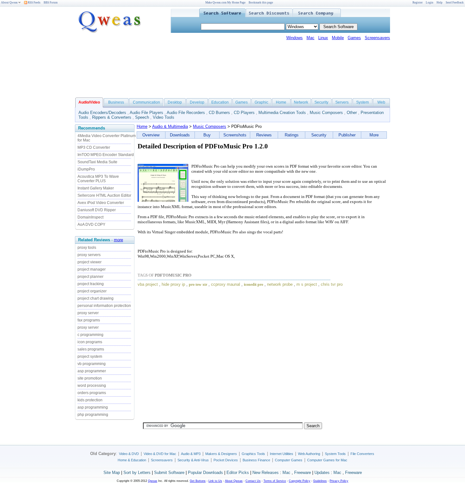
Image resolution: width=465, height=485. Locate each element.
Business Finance (256, 460)
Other (352, 112)
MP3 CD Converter (94, 147)
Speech (142, 117)
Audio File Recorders (186, 112)
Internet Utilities (281, 454)
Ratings (292, 135)
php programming (93, 414)
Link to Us (215, 480)
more (118, 239)
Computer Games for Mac (327, 460)
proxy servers (89, 255)
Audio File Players (146, 112)
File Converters (362, 454)
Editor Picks (237, 472)
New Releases (265, 472)
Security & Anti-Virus (193, 460)
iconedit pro (253, 284)
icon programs (90, 342)
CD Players (244, 112)
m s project (306, 284)
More (374, 135)
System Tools (335, 454)
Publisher (347, 135)
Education (220, 102)
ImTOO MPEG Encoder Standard (106, 155)
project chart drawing (96, 298)
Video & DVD (129, 454)
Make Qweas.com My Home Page (225, 2)
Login (429, 2)
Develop (197, 102)
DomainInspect (90, 217)
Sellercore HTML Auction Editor (104, 195)
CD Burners (219, 112)
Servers (342, 102)
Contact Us (253, 480)
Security (321, 102)
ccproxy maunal (225, 284)
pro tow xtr (198, 284)
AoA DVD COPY (91, 224)
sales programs (91, 349)
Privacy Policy (339, 480)
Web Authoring (309, 454)
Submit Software (169, 472)
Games (354, 37)
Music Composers (326, 112)
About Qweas (9, 2)
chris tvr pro (332, 284)
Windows (294, 37)
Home (281, 102)
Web (381, 102)
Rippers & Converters (111, 117)
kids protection (90, 400)
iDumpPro (86, 169)
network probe (280, 284)
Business (116, 102)
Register (417, 2)
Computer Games (288, 460)
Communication (146, 102)
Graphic (261, 102)
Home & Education (132, 460)
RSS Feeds (33, 2)
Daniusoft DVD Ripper (97, 210)
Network (301, 102)
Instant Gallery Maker (96, 188)
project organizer (92, 291)
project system (90, 356)
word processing (92, 385)
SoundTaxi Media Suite (97, 162)
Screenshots (234, 135)
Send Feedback (455, 2)
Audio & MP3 (191, 454)
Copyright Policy (299, 480)
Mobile (338, 37)
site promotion (90, 378)
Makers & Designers (221, 454)
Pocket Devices (226, 460)
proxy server (88, 313)
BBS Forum (51, 2)
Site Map (111, 472)
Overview (150, 135)
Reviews (264, 135)
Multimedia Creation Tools (282, 112)
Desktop (175, 102)
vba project (148, 284)
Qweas (152, 480)
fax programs (89, 320)
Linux (323, 37)
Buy (207, 135)
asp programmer (92, 371)
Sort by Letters (137, 472)
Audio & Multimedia (170, 126)
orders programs (92, 393)
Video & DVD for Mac (160, 454)
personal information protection (104, 305)
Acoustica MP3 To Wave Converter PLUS (98, 178)
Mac (310, 37)
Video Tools (163, 117)
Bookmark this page (261, 2)
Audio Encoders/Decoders (102, 112)
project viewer (90, 262)
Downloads (180, 135)
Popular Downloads (205, 472)
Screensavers (377, 37)
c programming (90, 334)
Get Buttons (198, 480)
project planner (90, 276)
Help (440, 2)
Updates (322, 472)
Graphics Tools (253, 454)
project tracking (91, 284)
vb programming (92, 364)
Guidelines (320, 480)
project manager (92, 269)
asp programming (93, 407)
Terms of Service (275, 480)
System (362, 102)
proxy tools (87, 247)
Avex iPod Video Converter (101, 203)
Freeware (302, 472)
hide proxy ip (173, 284)
